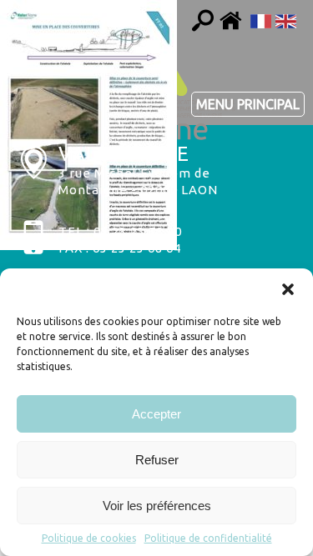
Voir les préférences (157, 505)
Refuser (157, 460)
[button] (288, 289)
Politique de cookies (89, 538)
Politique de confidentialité (208, 538)
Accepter (156, 414)
